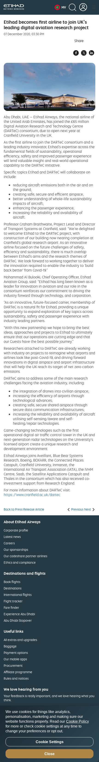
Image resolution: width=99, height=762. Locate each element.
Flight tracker (13, 601)
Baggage (10, 646)
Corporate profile (16, 530)
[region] (49, 734)
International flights (18, 594)
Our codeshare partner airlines (25, 556)
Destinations (12, 588)
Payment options (16, 652)
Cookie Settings (50, 742)
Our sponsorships (16, 549)
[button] (60, 7)
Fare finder (11, 607)
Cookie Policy (77, 721)
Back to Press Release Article (24, 509)
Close (49, 754)
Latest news (12, 536)
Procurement (13, 665)
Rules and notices (16, 678)
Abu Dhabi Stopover (18, 620)
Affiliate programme (18, 672)
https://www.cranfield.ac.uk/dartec (32, 494)
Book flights (12, 582)
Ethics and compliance (20, 562)
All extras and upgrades (20, 640)
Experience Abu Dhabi (19, 614)
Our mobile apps (15, 659)
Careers (9, 543)
